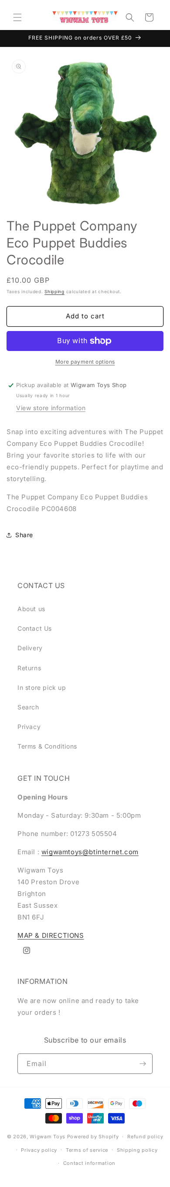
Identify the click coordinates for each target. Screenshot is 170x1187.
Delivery (30, 648)
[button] (17, 17)
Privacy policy (39, 1150)
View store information (50, 407)
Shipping (54, 291)
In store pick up (41, 687)
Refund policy (145, 1137)
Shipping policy (137, 1150)
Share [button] (24, 534)
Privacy (29, 726)
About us (31, 608)
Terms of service (87, 1150)
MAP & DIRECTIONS (50, 935)
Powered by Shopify (93, 1137)
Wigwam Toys (47, 1137)
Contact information (89, 1163)
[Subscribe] (142, 1063)
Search (28, 707)
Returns (29, 668)
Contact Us (34, 628)
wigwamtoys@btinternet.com (90, 852)
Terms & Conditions (47, 746)
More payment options (85, 361)
